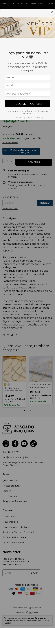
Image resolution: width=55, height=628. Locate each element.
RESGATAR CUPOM (27, 104)
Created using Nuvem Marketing (28, 117)
